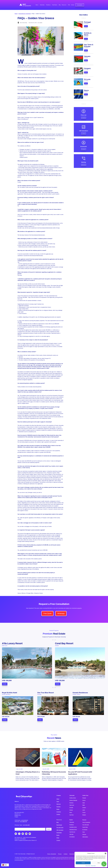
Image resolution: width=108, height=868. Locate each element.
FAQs (57, 837)
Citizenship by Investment (25, 13)
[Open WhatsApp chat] (104, 864)
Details (4, 684)
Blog (57, 822)
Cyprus (83, 812)
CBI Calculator (59, 830)
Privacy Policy (88, 865)
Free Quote (47, 613)
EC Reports (84, 829)
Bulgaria (84, 814)
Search (48, 829)
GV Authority (72, 836)
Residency (71, 824)
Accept (83, 862)
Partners (58, 806)
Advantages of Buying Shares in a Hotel (28, 773)
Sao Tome (71, 814)
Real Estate (59, 825)
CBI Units (71, 834)
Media (57, 809)
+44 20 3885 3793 (23, 821)
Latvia (83, 809)
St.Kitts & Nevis (72, 797)
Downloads (59, 832)
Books (57, 835)
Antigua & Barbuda (73, 800)
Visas (83, 831)
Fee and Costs (59, 827)
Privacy (60, 854)
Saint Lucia (71, 805)
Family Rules (85, 827)
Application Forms (73, 829)
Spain (83, 802)
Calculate (83, 133)
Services (58, 804)
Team (57, 801)
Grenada (71, 807)
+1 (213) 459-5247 (24, 820)
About (57, 799)
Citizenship (71, 822)
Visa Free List (72, 831)
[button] (105, 853)
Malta (83, 805)
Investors (58, 811)
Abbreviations (85, 836)
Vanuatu (71, 809)
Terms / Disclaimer (51, 854)
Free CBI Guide (85, 824)
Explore (86, 38)
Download (83, 117)
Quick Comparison (86, 822)
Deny (99, 862)
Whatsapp (61, 613)
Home (16, 13)
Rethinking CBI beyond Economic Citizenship (54, 773)
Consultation (80, 5)
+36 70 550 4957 (26, 825)
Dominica (71, 802)
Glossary (84, 834)
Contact (58, 814)
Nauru (70, 812)
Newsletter (71, 854)
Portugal (84, 797)
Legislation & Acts (73, 827)
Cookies (65, 854)
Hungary (84, 807)
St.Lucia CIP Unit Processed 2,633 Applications (80, 773)
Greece (84, 800)
